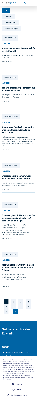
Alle (6, 10)
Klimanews (8, 16)
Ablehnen (18, 389)
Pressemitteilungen (11, 29)
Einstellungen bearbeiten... (18, 395)
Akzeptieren (18, 384)
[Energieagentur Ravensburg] (9, 3)
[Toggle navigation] (32, 3)
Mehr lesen (6, 62)
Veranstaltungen (10, 23)
